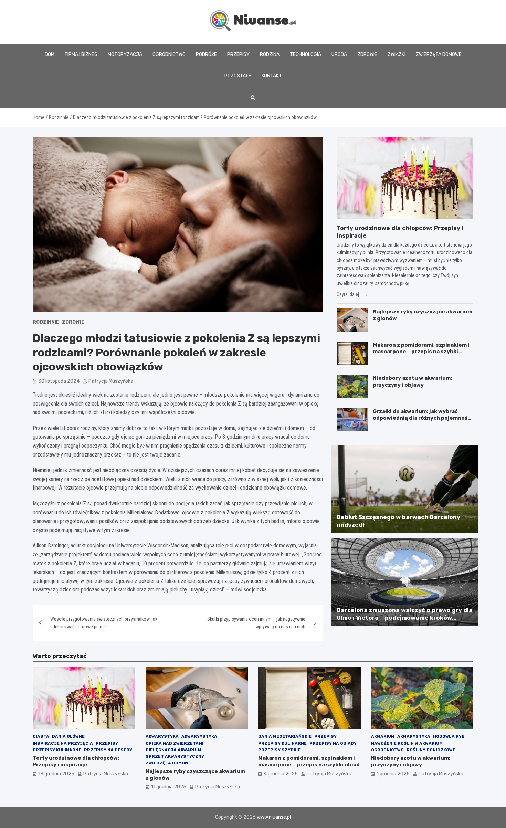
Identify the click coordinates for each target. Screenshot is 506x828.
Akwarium (382, 736)
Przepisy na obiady (333, 743)
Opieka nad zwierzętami (174, 743)
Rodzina (270, 54)
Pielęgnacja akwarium (173, 749)
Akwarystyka (162, 736)
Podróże (206, 54)
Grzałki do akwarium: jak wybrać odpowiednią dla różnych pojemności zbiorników (422, 418)
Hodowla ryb (449, 736)
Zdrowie (367, 54)
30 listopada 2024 (59, 381)
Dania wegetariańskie (285, 736)
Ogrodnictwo (169, 54)
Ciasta (41, 736)
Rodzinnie (46, 322)
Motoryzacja (125, 54)
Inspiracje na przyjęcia (63, 743)
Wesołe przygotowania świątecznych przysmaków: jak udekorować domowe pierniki (103, 622)
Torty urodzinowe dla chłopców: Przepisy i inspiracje (76, 761)
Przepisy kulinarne (57, 749)
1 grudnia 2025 (393, 774)
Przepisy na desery (108, 749)
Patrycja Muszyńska (110, 381)
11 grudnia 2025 (168, 787)
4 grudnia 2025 (281, 774)
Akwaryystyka (199, 736)
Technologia (305, 54)
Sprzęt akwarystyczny (175, 756)
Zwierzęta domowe (439, 54)
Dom (49, 54)
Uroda (339, 54)
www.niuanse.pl (274, 817)
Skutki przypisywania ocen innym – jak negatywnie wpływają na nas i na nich (256, 622)
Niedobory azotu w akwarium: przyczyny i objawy (412, 381)
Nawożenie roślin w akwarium (407, 743)
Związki (396, 54)
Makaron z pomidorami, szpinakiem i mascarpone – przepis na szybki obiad (421, 351)
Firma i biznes (81, 54)
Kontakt (272, 76)
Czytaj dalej (348, 294)
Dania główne (68, 736)
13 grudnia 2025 (56, 774)
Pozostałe (237, 76)
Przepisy (238, 54)
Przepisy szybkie (279, 749)
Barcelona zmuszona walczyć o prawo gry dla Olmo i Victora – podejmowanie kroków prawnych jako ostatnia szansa (405, 618)
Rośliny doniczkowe (431, 749)
